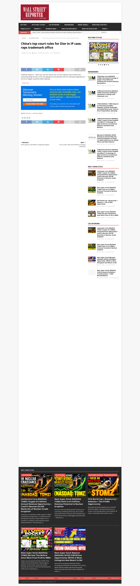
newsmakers (93, 72)
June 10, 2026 (101, 129)
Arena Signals (83, 25)
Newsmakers (69, 25)
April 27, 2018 (27, 53)
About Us (31, 578)
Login (78, 578)
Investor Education (89, 29)
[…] (43, 522)
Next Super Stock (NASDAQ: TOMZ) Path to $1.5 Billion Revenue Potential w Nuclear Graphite (107, 190)
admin (35, 53)
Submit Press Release (101, 578)
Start (102, 60)
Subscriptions (88, 578)
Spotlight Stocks (38, 25)
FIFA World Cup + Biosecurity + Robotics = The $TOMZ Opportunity (107, 202)
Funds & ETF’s (25, 29)
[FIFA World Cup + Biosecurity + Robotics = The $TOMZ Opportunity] (92, 202)
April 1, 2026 (101, 265)
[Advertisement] (53, 60)
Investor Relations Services (46, 578)
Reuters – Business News (34, 113)
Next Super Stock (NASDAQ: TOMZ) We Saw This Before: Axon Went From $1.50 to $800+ (108, 213)
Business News (51, 29)
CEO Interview (54, 25)
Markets (37, 29)
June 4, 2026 (101, 217)
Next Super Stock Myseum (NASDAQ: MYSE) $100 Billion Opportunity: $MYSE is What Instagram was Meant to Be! (107, 260)
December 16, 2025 (103, 277)
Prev (90, 51)
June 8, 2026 (101, 160)
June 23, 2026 (101, 113)
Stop (104, 60)
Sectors (23, 25)
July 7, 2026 (101, 85)
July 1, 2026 (101, 98)
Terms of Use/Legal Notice (65, 578)
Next (116, 51)
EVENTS (104, 29)
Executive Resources (69, 29)
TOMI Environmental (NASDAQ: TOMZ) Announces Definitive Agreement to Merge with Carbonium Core (107, 93)
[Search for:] (109, 32)
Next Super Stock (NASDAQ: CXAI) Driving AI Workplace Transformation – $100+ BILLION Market (106, 272)
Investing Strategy (99, 25)
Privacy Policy (115, 578)
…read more (25, 83)
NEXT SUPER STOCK (95, 167)
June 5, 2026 (101, 206)
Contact (22, 578)
